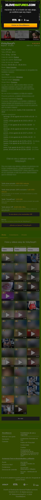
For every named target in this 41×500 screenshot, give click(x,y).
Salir (20, 16)
